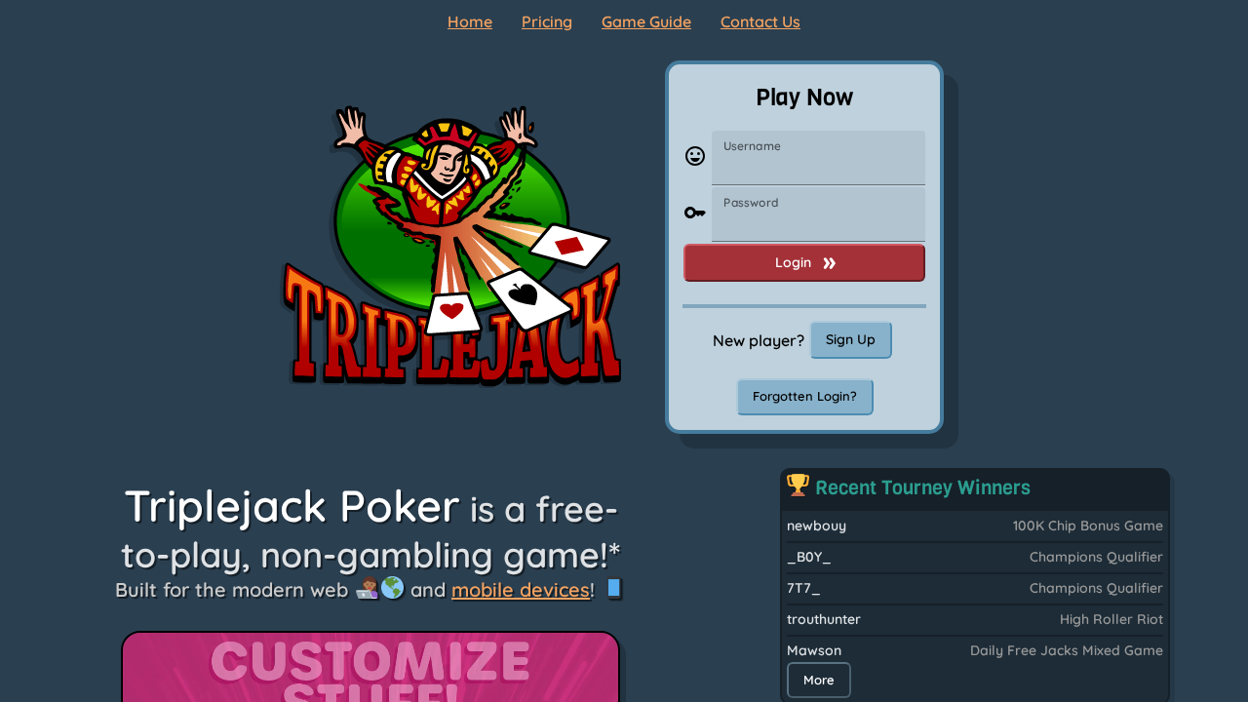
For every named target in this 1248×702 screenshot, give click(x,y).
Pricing (547, 21)
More (819, 679)
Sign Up (851, 339)
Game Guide (646, 21)
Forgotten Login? (805, 396)
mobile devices (520, 589)
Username (752, 145)
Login (793, 262)
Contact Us (760, 21)
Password (750, 202)
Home (470, 21)
